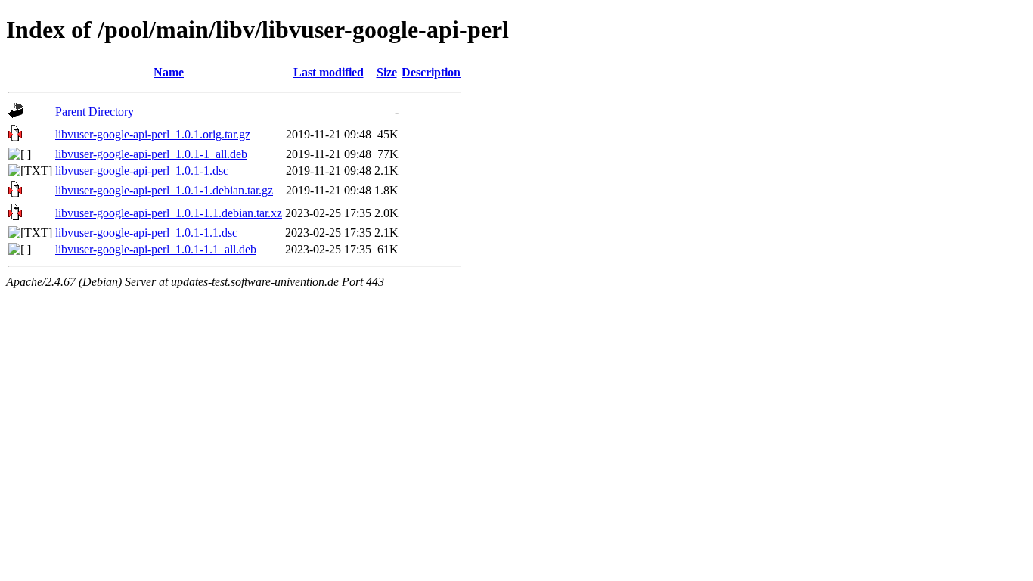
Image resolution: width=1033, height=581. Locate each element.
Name (169, 72)
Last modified (328, 72)
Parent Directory (94, 111)
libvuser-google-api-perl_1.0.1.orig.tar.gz (152, 134)
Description (431, 72)
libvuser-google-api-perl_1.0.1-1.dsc (141, 170)
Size (387, 72)
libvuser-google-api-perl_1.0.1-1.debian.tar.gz (164, 190)
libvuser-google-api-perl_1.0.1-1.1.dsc (146, 232)
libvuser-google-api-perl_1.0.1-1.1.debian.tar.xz (168, 213)
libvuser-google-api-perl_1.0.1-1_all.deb (151, 154)
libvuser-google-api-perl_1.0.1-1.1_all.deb (155, 249)
